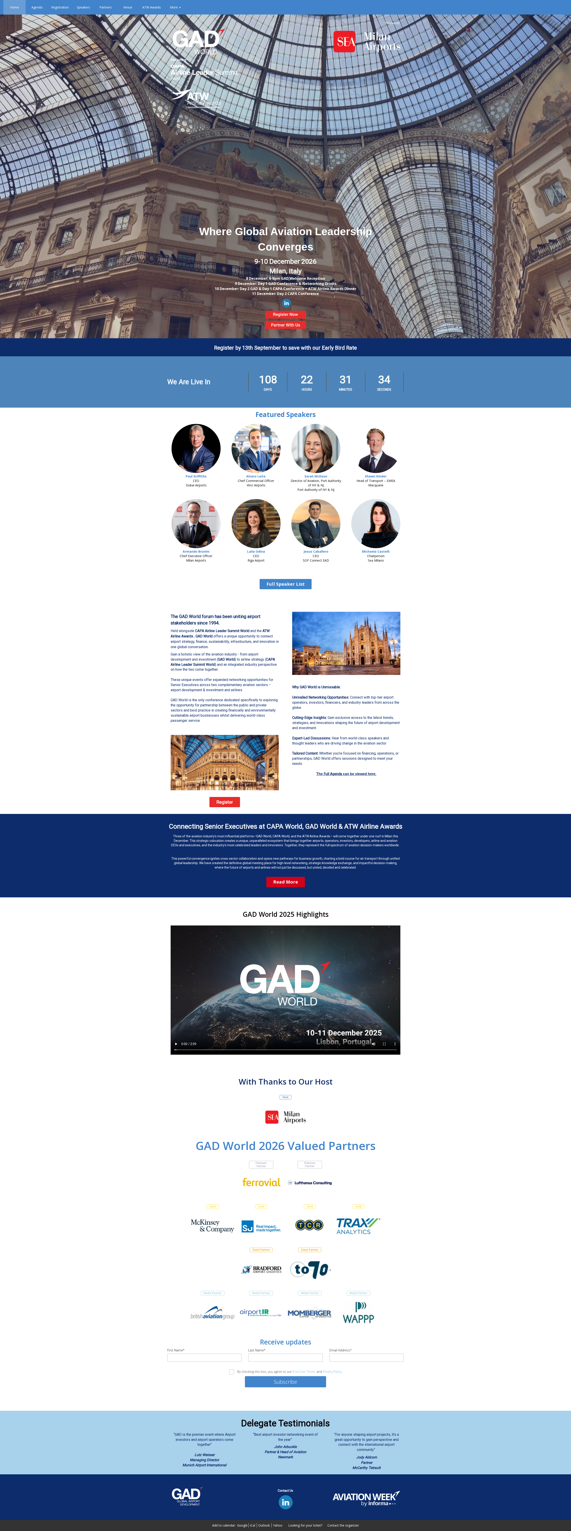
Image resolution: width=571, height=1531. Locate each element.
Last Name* (256, 1350)
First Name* (175, 1350)
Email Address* (340, 1350)
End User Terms (304, 1371)
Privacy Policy (332, 1371)
